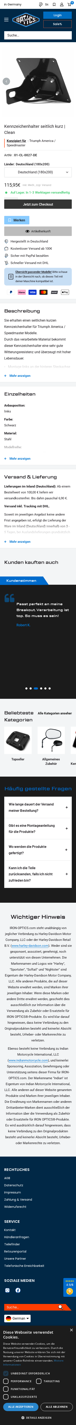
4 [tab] (41, 688)
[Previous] (6, 81)
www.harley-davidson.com (30, 946)
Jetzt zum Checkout (38, 204)
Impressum (12, 1192)
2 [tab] (31, 688)
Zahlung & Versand (18, 1199)
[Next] (69, 81)
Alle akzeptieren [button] (20, 1407)
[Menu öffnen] (6, 19)
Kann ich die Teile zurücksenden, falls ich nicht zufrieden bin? (31, 874)
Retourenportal (15, 1251)
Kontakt (10, 1230)
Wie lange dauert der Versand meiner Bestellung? (31, 807)
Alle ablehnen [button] (57, 1407)
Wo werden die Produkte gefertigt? (27, 849)
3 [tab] (36, 688)
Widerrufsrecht (15, 1207)
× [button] (71, 1330)
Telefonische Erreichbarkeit (24, 1266)
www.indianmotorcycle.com (28, 1060)
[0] (69, 4)
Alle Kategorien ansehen (55, 713)
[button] (38, 1418)
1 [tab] (26, 688)
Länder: (26, 164)
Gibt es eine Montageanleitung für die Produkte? (32, 828)
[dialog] (38, 1375)
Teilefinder (12, 1244)
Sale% (57, 24)
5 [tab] (45, 688)
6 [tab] (50, 688)
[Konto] (62, 4)
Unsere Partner (15, 1259)
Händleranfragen (16, 1237)
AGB (7, 1178)
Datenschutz (13, 1185)
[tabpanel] (38, 610)
